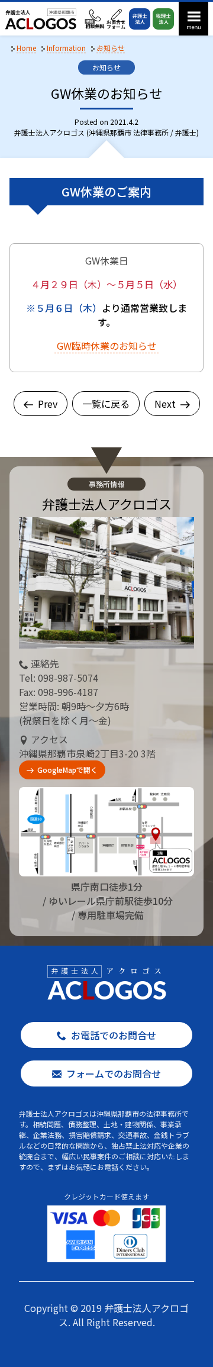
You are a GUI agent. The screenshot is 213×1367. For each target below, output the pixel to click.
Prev (47, 403)
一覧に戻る (106, 403)
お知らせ (106, 67)
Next (165, 403)
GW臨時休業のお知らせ (107, 345)
